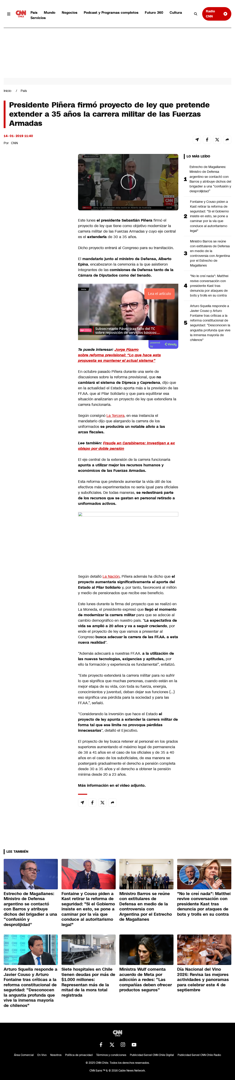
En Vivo (42, 1055)
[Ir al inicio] (21, 13)
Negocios (69, 12)
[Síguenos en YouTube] (134, 1044)
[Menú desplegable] (9, 14)
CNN (14, 143)
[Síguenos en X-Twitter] (112, 1044)
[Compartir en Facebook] (207, 140)
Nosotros (56, 1055)
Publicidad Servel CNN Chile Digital (152, 1055)
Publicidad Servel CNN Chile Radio (199, 1055)
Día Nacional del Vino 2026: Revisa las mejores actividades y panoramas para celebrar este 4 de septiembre (203, 979)
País (34, 12)
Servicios (38, 17)
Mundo (49, 12)
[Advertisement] (38, 416)
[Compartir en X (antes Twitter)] (217, 140)
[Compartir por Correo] (197, 140)
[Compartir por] (227, 140)
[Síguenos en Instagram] (123, 1044)
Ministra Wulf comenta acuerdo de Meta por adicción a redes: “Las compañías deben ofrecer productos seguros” (145, 979)
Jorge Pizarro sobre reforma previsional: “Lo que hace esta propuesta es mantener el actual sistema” (119, 355)
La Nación (111, 576)
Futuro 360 (154, 12)
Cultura (176, 12)
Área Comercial (24, 1055)
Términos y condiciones (111, 1055)
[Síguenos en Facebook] (101, 1044)
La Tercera (115, 415)
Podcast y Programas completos (111, 12)
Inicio (7, 90)
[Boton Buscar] (195, 13)
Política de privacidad (78, 1055)
